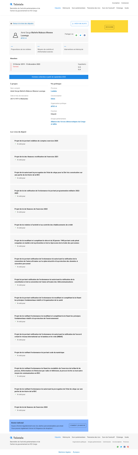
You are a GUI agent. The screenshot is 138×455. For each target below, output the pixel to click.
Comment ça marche (77, 425)
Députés (58, 8)
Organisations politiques (79, 442)
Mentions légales (64, 452)
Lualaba (54, 91)
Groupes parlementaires (94, 442)
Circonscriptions (117, 442)
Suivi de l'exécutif (108, 8)
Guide (127, 8)
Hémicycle (66, 8)
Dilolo (53, 99)
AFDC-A (23, 38)
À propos (76, 452)
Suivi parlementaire (78, 8)
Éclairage (119, 8)
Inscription (116, 3)
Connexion (125, 3)
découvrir (109, 27)
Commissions (107, 442)
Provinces (126, 442)
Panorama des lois (93, 8)
